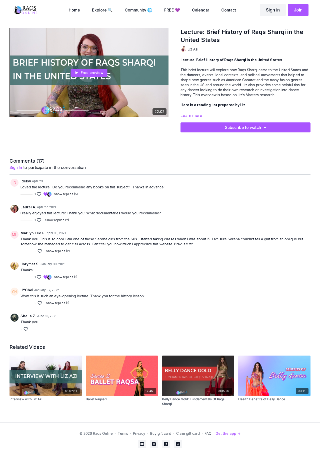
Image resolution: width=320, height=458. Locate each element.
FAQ (208, 433)
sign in (16, 167)
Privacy (139, 433)
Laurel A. (28, 207)
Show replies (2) (57, 220)
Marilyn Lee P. (33, 233)
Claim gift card (188, 433)
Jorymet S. (30, 264)
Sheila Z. (28, 316)
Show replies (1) (65, 277)
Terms (123, 433)
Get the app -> (228, 433)
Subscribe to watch (243, 127)
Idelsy (25, 181)
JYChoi (26, 290)
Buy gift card (160, 433)
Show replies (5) (66, 194)
